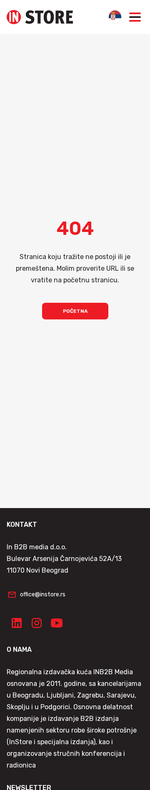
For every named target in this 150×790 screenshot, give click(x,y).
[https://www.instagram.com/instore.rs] (37, 623)
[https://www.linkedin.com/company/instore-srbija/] (17, 623)
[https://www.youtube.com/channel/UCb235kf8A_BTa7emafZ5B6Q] (57, 623)
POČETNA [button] (75, 311)
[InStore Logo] (40, 17)
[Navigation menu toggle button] (135, 17)
